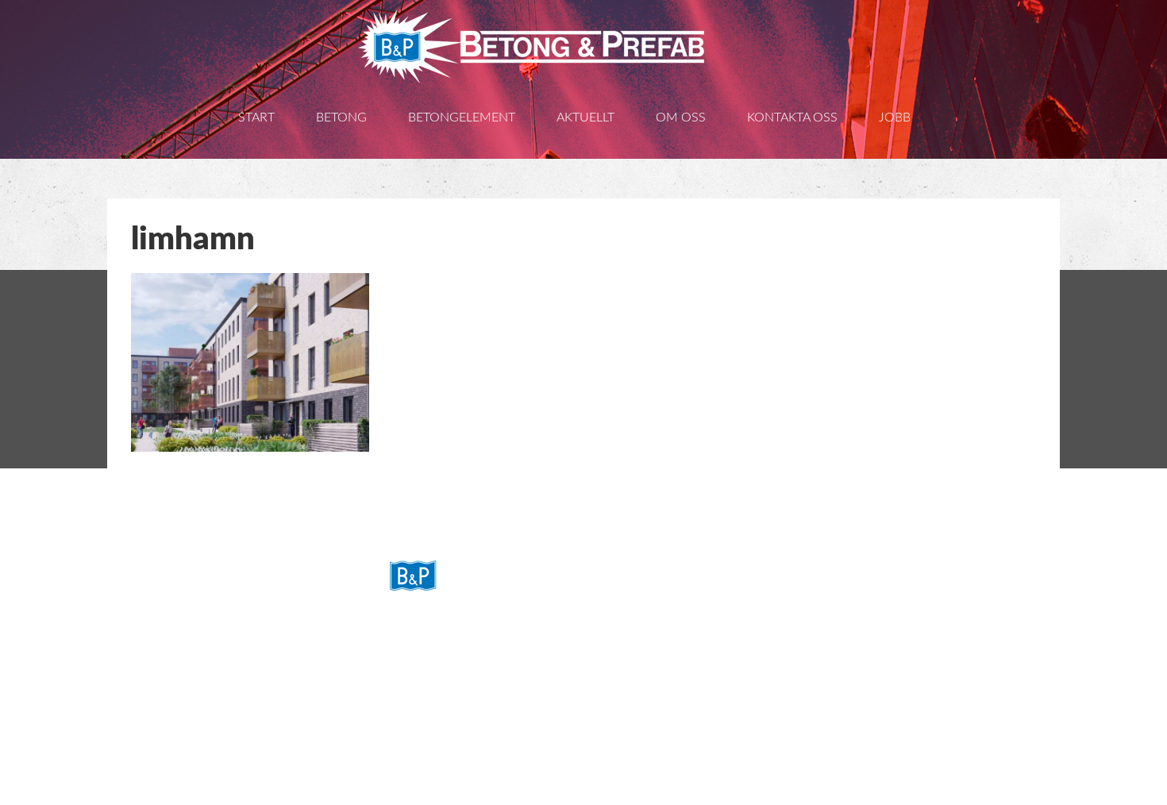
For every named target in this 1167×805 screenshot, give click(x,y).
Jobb (895, 117)
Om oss (681, 117)
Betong (341, 117)
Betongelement (461, 117)
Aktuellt (585, 117)
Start (256, 117)
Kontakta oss (792, 117)
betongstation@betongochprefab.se (537, 716)
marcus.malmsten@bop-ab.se (520, 783)
